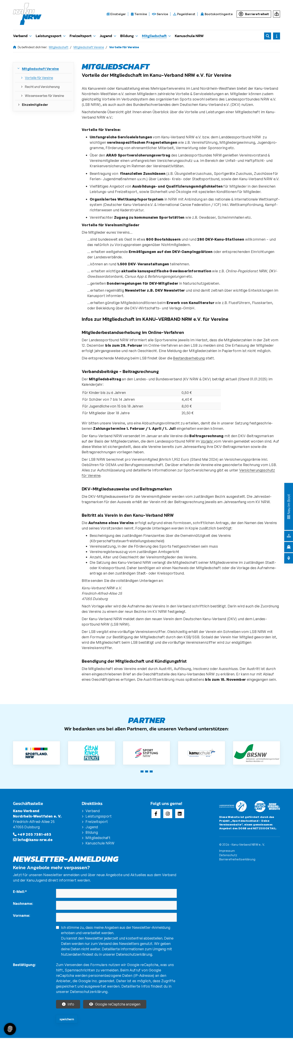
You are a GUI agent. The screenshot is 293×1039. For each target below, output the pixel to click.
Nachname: (23, 903)
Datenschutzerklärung (134, 954)
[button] (142, 771)
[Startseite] (29, 14)
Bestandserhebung (189, 358)
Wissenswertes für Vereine (44, 96)
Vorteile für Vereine (39, 78)
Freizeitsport (80, 36)
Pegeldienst (186, 14)
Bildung (127, 36)
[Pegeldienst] (289, 536)
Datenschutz (228, 855)
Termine (140, 14)
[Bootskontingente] (289, 547)
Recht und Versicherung (42, 87)
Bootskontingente (218, 14)
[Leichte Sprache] (276, 14)
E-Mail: (20, 891)
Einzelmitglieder (35, 105)
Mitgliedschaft (154, 36)
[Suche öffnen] (267, 35)
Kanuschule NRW (189, 36)
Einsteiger (118, 14)
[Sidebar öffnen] (276, 35)
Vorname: (21, 915)
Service (162, 14)
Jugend (106, 36)
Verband (20, 36)
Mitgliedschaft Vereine (89, 47)
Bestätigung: (24, 964)
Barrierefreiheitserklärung (237, 859)
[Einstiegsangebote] (288, 516)
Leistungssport (48, 36)
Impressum (227, 850)
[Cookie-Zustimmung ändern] (10, 1029)
